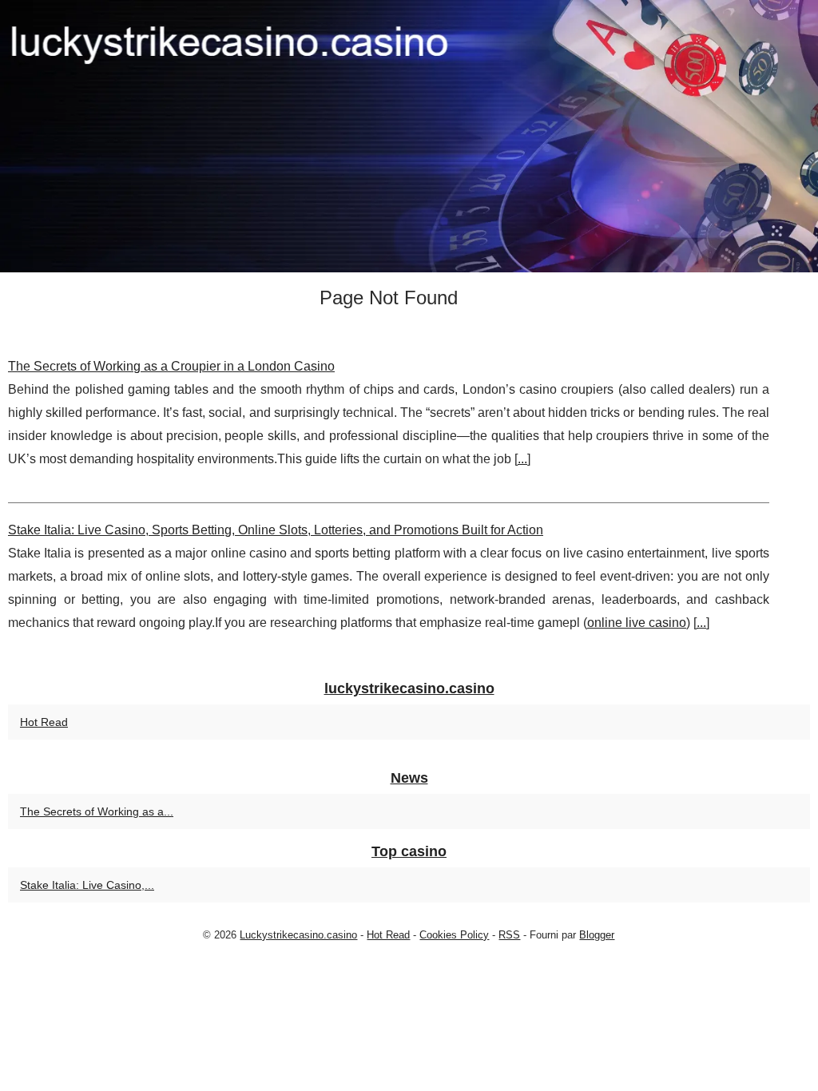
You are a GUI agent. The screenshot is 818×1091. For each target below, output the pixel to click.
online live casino (636, 622)
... (522, 459)
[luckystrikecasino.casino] (409, 136)
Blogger (596, 935)
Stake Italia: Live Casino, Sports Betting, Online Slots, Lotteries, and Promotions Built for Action (275, 530)
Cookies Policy (454, 935)
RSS (509, 935)
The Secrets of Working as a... (96, 811)
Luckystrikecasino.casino (298, 935)
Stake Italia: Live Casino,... (87, 885)
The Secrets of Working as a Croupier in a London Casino (171, 366)
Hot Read (44, 722)
